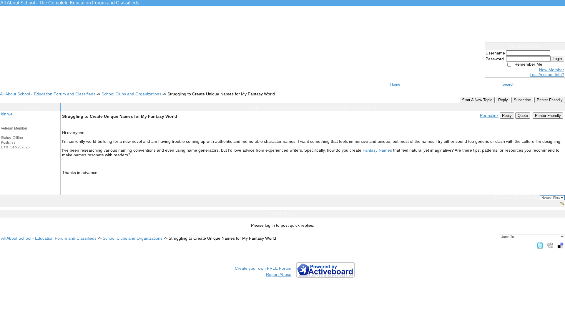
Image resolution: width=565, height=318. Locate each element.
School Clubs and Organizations (131, 94)
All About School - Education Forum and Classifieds (48, 94)
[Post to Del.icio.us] (560, 245)
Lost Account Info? (547, 74)
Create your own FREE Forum (263, 268)
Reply (503, 100)
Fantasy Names (377, 150)
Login (557, 59)
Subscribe (522, 100)
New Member (551, 69)
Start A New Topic (477, 100)
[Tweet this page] (540, 245)
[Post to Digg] (550, 245)
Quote (523, 115)
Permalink (489, 115)
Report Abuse (278, 274)
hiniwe (7, 114)
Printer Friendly (550, 100)
